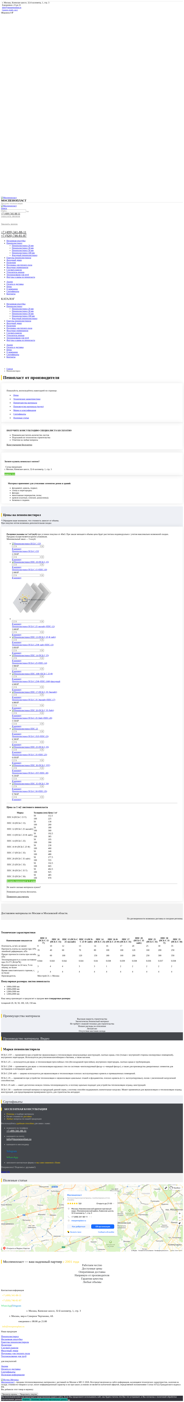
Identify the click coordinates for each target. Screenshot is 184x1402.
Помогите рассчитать (18, 896)
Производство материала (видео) (28, 406)
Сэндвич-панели (14, 270)
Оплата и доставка (15, 284)
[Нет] (69, 1400)
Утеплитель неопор (15, 272)
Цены (9, 286)
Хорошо (26, 1399)
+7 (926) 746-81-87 (14, 235)
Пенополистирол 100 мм (23, 253)
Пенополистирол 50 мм (23, 250)
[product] (94, 543)
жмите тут (9, 474)
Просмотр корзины (9, 1394)
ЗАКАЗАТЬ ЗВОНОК (10, 216)
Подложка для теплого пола (19, 265)
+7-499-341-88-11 (16, 1130)
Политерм (11, 262)
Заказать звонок (9, 224)
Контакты (10, 294)
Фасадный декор (14, 260)
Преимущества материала (25, 403)
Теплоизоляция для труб (17, 275)
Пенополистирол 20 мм (23, 245)
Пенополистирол (14, 243)
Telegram (16, 1305)
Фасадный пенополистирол (24, 255)
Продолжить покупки (28, 1394)
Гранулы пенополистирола (18, 258)
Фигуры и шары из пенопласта (20, 277)
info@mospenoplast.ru (11, 7)
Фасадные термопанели (17, 267)
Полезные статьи (21, 418)
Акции (9, 282)
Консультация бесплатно (14, 364)
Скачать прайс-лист (10, 10)
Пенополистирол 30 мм (23, 248)
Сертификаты (12, 291)
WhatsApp (6, 1305)
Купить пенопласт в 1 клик (21, 881)
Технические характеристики (26, 399)
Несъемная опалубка (15, 241)
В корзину (16, 549)
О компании (12, 289)
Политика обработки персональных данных (49, 1399)
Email (3, 1172)
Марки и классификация (24, 410)
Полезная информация (13, 1374)
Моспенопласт (8, 1382)
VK (8, 1172)
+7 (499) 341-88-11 (10, 213)
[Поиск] (28, 211)
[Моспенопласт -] (9, 197)
